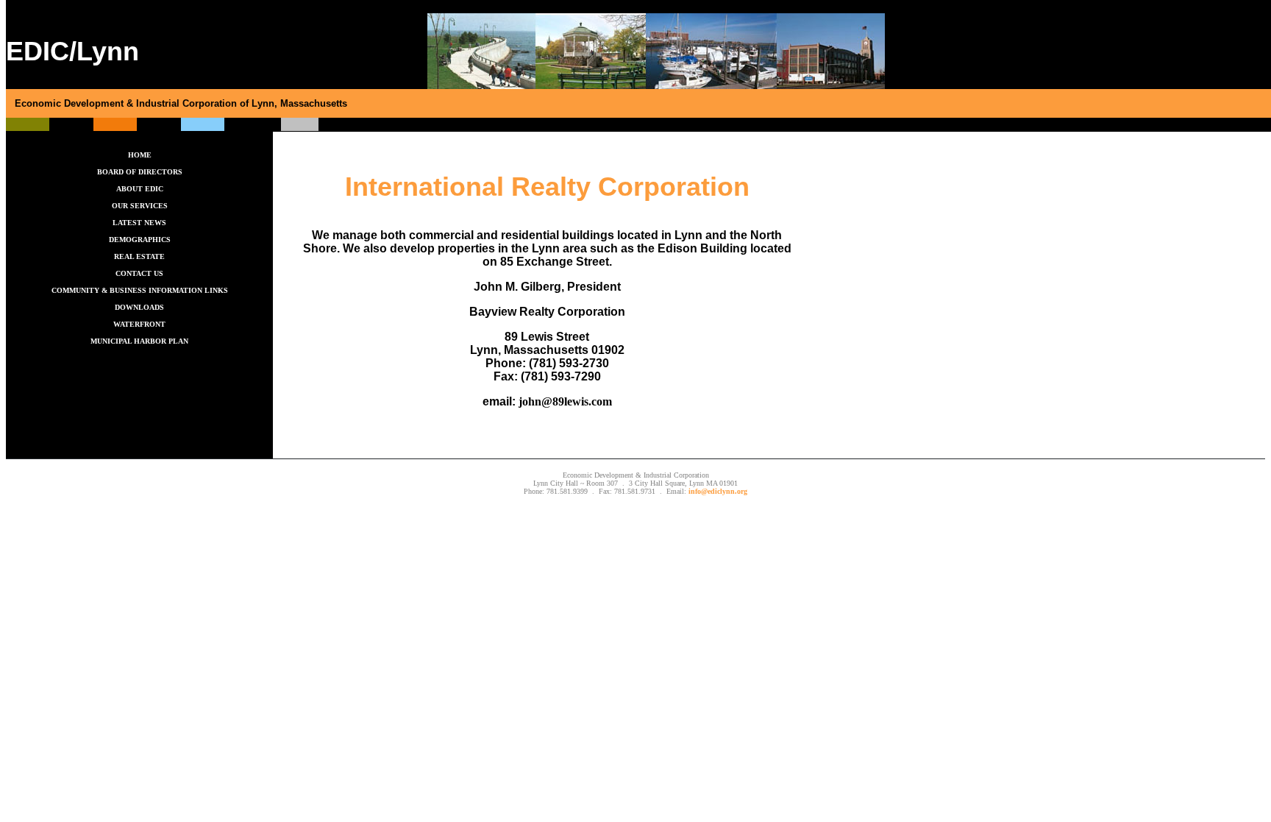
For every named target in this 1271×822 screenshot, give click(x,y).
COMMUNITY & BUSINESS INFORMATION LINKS (139, 290)
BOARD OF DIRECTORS (139, 172)
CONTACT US (139, 273)
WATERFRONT (139, 324)
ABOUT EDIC (139, 189)
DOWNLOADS (139, 307)
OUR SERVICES (140, 206)
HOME (140, 155)
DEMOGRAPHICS (140, 239)
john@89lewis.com (565, 401)
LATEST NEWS (139, 223)
